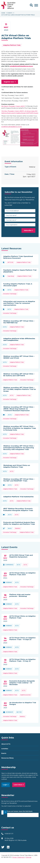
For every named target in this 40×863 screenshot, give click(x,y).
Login (5, 785)
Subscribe (27, 230)
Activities (4, 749)
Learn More (18, 785)
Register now (9, 82)
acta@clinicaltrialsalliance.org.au (21, 66)
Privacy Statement (18, 857)
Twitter (2, 846)
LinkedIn (8, 846)
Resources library (7, 758)
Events (3, 753)
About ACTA (5, 744)
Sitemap (28, 857)
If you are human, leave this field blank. (20, 811)
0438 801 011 (9, 833)
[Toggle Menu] (36, 5)
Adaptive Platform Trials (11, 45)
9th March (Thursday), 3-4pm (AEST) (13, 106)
